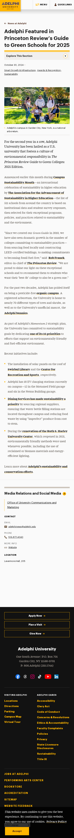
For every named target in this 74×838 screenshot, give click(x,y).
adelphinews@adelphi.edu (22, 526)
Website (12, 547)
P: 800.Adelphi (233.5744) (37, 665)
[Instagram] (32, 676)
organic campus (47, 293)
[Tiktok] (40, 676)
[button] (41, 4)
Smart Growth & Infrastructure (19, 70)
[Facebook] (17, 676)
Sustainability (11, 74)
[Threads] (25, 676)
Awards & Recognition (49, 70)
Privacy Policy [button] (56, 821)
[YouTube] (48, 676)
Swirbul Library (19, 369)
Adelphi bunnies (16, 313)
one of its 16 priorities (45, 334)
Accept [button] (17, 831)
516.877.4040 (15, 537)
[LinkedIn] (56, 676)
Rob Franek (56, 257)
